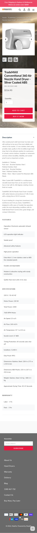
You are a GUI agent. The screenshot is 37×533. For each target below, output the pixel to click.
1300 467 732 (9, 489)
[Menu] (33, 9)
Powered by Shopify (24, 526)
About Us (8, 460)
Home (4, 17)
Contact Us (8, 495)
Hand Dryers (9, 466)
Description (7, 137)
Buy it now (18, 116)
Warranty (8, 472)
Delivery (7, 477)
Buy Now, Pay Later (12, 501)
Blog (6, 483)
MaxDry (14, 526)
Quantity (8, 98)
